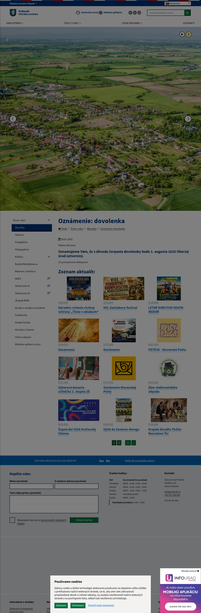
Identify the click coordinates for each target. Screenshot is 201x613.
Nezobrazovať (189, 570)
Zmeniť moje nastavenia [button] (101, 605)
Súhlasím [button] (61, 605)
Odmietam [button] (78, 605)
